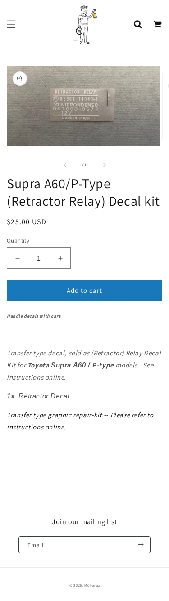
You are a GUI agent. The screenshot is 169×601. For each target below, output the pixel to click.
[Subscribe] (141, 545)
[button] (11, 24)
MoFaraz (92, 585)
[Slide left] (65, 165)
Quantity (18, 240)
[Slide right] (104, 165)
